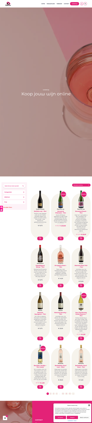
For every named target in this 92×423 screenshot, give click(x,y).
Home (43, 3)
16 (66, 393)
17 (69, 393)
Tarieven (59, 3)
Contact (66, 3)
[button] (89, 405)
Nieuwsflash (51, 3)
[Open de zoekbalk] (85, 2)
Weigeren (72, 417)
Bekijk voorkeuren (84, 417)
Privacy (75, 420)
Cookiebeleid (70, 420)
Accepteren (60, 417)
